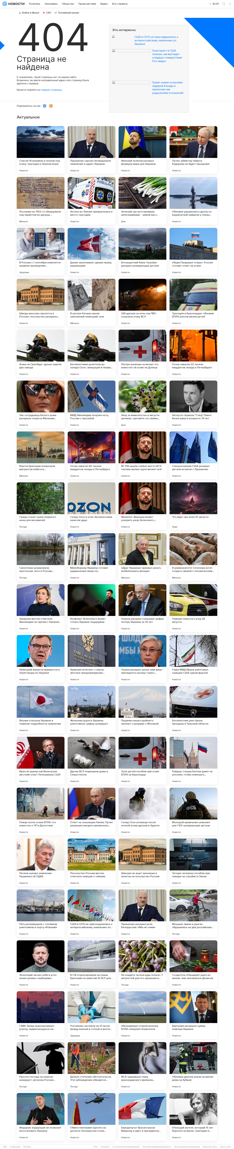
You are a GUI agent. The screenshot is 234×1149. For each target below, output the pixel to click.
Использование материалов (187, 1147)
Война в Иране (30, 12)
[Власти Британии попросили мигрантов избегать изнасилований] (40, 455)
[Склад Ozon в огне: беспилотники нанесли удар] (91, 506)
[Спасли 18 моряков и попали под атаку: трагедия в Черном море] (40, 150)
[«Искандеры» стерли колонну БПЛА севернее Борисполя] (142, 1015)
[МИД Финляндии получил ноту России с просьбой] (91, 404)
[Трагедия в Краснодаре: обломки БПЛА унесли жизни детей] (193, 302)
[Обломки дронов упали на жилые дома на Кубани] (193, 1066)
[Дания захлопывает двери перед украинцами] (91, 252)
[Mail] (5, 4)
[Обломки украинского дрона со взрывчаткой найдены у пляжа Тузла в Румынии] (193, 201)
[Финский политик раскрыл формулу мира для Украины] (142, 150)
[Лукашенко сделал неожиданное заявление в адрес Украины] (91, 150)
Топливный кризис (69, 12)
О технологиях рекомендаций (126, 1147)
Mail (5, 1147)
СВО (48, 12)
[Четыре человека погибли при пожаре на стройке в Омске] (193, 862)
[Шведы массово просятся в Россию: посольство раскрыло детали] (40, 302)
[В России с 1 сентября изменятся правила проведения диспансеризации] (40, 252)
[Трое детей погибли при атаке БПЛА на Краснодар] (142, 761)
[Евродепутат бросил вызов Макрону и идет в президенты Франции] (142, 1117)
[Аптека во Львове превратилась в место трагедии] (91, 201)
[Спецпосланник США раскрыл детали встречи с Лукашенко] (193, 455)
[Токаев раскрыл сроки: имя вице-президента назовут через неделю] (142, 659)
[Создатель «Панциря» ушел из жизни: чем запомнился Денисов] (193, 964)
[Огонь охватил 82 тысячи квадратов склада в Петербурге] (91, 455)
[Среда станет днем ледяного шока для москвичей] (40, 506)
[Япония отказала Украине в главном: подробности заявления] (40, 710)
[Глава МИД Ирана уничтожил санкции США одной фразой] (193, 659)
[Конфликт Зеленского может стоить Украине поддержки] (91, 608)
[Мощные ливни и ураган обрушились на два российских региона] (193, 913)
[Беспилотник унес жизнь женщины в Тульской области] (193, 710)
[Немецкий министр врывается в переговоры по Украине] (40, 659)
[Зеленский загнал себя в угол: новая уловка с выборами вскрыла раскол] (40, 964)
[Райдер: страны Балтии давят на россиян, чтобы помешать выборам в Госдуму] (193, 761)
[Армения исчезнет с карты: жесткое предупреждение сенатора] (91, 659)
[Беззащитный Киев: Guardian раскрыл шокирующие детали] (142, 252)
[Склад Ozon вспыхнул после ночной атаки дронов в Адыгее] (142, 811)
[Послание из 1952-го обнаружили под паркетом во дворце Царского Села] (40, 201)
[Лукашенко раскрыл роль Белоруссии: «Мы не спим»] (142, 913)
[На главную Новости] (16, 4)
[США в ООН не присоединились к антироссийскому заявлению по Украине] (91, 913)
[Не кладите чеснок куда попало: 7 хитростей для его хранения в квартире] (142, 964)
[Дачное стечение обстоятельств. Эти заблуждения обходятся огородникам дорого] (91, 1066)
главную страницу (51, 89)
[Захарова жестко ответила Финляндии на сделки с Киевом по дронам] (40, 608)
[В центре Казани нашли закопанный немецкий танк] (91, 302)
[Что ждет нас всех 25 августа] (193, 506)
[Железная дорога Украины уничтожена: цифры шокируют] (91, 710)
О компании (15, 1147)
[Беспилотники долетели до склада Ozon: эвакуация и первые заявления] (91, 353)
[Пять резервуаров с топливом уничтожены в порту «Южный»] (40, 913)
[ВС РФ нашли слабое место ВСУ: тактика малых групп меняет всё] (142, 455)
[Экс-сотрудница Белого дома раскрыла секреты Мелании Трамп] (40, 404)
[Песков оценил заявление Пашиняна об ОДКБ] (40, 862)
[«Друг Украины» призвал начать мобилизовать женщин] (142, 557)
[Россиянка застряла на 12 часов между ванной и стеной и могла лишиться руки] (91, 1015)
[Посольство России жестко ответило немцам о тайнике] (91, 862)
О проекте (105, 1147)
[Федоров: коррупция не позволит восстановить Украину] (40, 1117)
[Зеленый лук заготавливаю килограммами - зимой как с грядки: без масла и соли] (142, 201)
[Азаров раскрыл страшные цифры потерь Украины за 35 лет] (142, 608)
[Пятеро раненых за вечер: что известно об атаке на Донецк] (142, 353)
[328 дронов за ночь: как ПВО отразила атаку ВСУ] (142, 302)
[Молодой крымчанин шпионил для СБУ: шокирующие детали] (193, 811)
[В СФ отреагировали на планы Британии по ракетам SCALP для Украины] (91, 964)
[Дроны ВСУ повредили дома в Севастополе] (91, 761)
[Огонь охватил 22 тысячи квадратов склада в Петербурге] (193, 353)
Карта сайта (225, 1147)
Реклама (27, 1147)
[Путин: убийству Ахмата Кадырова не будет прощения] (193, 150)
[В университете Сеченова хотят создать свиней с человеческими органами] (193, 557)
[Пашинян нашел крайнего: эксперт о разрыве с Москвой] (142, 710)
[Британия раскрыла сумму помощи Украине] (193, 1015)
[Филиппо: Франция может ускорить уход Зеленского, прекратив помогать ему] (142, 506)
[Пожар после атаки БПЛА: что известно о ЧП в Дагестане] (40, 811)
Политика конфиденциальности (156, 1147)
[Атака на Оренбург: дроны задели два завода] (40, 353)
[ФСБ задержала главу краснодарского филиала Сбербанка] (142, 1066)
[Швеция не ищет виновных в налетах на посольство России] (142, 862)
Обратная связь (210, 1147)
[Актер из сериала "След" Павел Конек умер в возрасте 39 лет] (193, 404)
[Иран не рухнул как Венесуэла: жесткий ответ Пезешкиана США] (40, 761)
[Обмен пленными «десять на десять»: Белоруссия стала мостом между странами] (91, 1117)
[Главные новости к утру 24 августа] (193, 608)
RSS (96, 1147)
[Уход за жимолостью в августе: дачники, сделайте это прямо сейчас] (142, 404)
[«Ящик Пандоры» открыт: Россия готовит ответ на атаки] (193, 252)
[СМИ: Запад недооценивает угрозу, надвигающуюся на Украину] (40, 1015)
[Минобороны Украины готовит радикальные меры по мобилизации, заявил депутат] (91, 557)
